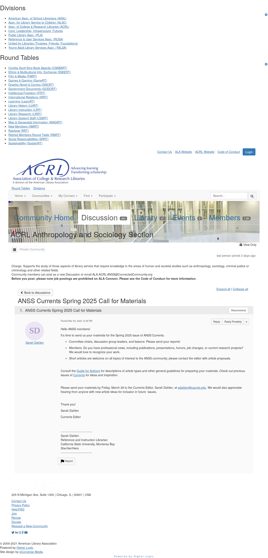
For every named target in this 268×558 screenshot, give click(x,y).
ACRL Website (204, 152)
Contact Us (164, 152)
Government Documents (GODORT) (32, 89)
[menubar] (200, 151)
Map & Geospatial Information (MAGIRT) (35, 122)
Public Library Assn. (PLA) (25, 35)
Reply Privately (233, 321)
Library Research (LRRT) (25, 114)
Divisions (39, 188)
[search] (252, 195)
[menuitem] (166, 151)
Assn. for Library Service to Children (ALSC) (37, 22)
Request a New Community (30, 526)
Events (186, 217)
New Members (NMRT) (23, 126)
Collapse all (240, 289)
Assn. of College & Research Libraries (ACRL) (38, 26)
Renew (16, 518)
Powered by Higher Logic (134, 556)
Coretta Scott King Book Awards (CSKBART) (37, 68)
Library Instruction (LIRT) (25, 110)
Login (249, 152)
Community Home (44, 217)
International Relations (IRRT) (28, 97)
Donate (16, 522)
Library (149, 217)
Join (14, 513)
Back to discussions (36, 292)
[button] (20, 195)
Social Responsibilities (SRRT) (28, 139)
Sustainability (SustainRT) (25, 143)
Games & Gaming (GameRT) (27, 80)
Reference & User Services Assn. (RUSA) (35, 39)
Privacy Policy (21, 505)
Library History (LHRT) (23, 105)
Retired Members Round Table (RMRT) (34, 135)
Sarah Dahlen (35, 342)
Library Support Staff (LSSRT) (28, 118)
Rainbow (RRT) (18, 130)
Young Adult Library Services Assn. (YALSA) (37, 47)
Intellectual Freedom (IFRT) (26, 93)
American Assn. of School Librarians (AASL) (37, 18)
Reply (216, 321)
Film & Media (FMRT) (22, 76)
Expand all (223, 289)
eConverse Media (31, 552)
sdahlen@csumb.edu (192, 387)
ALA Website (183, 152)
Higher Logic (25, 547)
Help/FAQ (18, 509)
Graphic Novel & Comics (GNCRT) (31, 84)
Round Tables (21, 188)
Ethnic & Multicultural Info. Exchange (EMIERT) (39, 72)
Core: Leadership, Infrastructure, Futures (35, 31)
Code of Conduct (229, 152)
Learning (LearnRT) (21, 101)
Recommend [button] (238, 310)
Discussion (103, 217)
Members (229, 217)
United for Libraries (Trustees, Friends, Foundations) (43, 43)
